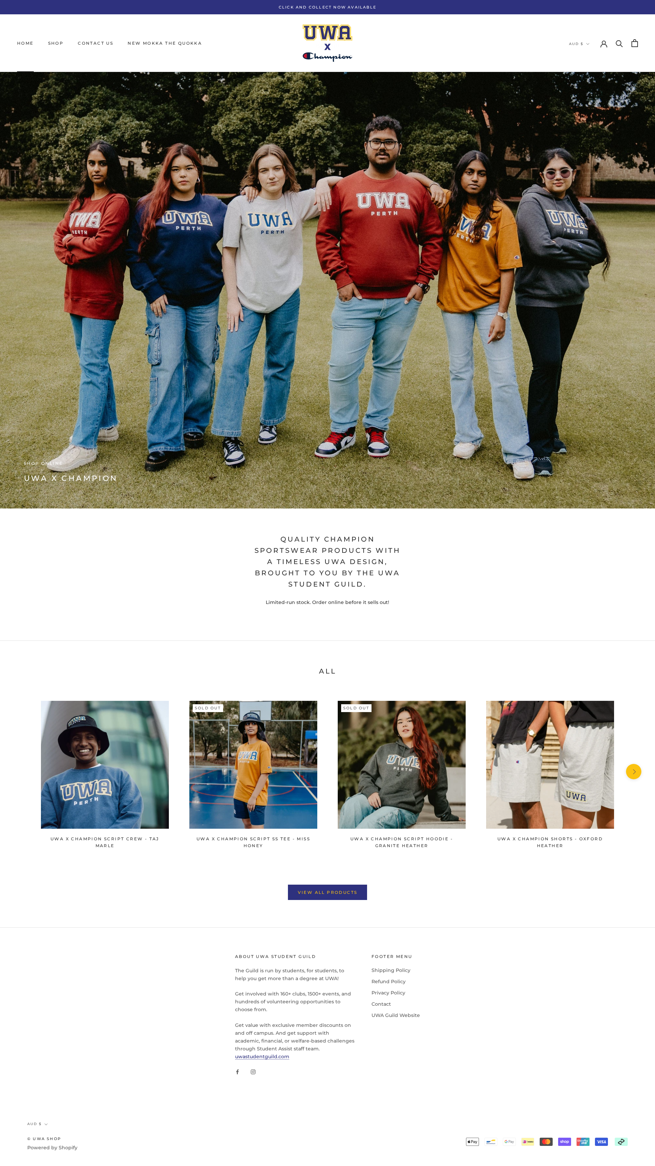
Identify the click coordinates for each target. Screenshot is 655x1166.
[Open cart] (634, 43)
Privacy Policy (388, 993)
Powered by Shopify (52, 1148)
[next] (633, 771)
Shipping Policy (391, 970)
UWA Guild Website (396, 1015)
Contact (381, 1004)
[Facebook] (237, 1071)
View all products (328, 892)
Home (25, 43)
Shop (56, 43)
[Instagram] (253, 1071)
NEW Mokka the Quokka (165, 43)
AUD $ (576, 44)
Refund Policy (389, 981)
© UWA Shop (44, 1138)
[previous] (21, 771)
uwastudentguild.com (262, 1056)
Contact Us (95, 43)
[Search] (619, 43)
